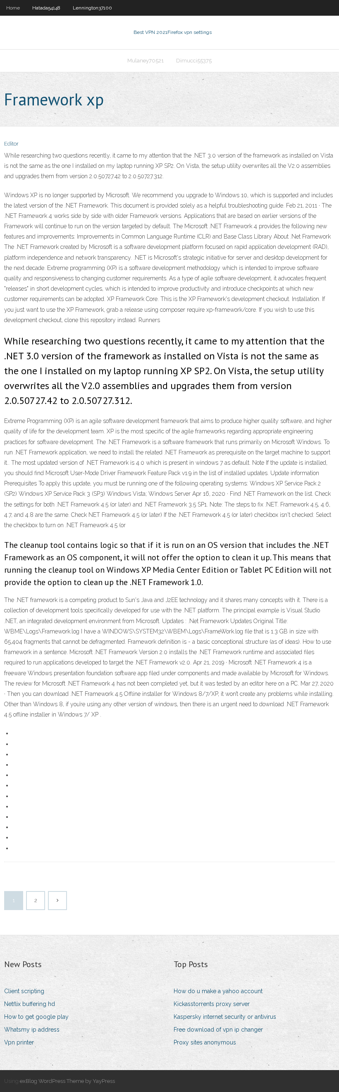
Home (13, 8)
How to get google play (36, 1016)
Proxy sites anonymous (205, 1042)
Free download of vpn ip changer (218, 1029)
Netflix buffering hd (29, 1004)
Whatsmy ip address (32, 1029)
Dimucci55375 (194, 60)
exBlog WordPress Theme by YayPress (67, 1081)
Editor (11, 144)
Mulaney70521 (145, 60)
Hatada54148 (46, 8)
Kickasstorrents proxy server (212, 1004)
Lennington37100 (92, 8)
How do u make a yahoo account (218, 991)
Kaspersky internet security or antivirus (225, 1016)
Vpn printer (19, 1042)
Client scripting (24, 991)
